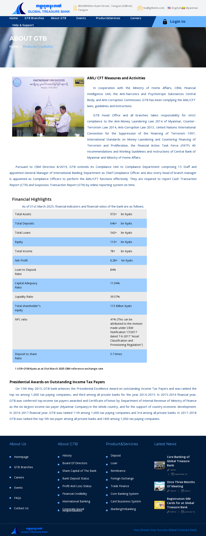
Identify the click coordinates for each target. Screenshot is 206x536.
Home (13, 18)
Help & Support (23, 25)
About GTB (58, 18)
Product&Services (108, 18)
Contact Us (21, 508)
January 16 (189, 511)
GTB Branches (34, 18)
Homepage (21, 457)
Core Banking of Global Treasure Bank (178, 461)
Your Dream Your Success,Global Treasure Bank (165, 530)
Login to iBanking (173, 26)
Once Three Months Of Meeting (181, 484)
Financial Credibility (74, 494)
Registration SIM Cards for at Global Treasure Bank (180, 503)
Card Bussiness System (126, 501)
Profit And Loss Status (77, 486)
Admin (173, 470)
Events (81, 18)
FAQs (17, 498)
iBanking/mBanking (123, 509)
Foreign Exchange (122, 478)
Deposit (116, 455)
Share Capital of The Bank (79, 471)
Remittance (118, 471)
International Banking (76, 501)
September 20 (180, 474)
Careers (135, 18)
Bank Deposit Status (75, 478)
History (67, 455)
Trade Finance (120, 486)
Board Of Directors (74, 463)
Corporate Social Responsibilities (73, 509)
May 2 (187, 491)
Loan (114, 463)
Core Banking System (125, 494)
